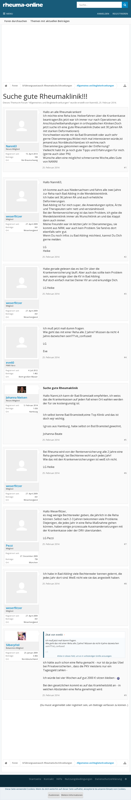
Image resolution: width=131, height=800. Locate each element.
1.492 (35, 373)
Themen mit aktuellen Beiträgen (50, 21)
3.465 (35, 655)
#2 (125, 256)
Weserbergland (31, 230)
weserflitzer (14, 216)
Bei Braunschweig (29, 160)
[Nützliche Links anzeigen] (125, 85)
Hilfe (59, 779)
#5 (125, 439)
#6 (125, 473)
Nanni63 (94, 102)
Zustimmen (53, 795)
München (33, 562)
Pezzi (9, 545)
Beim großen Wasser (28, 376)
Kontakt (49, 779)
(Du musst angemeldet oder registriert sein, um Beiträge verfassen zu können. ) (84, 705)
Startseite (35, 779)
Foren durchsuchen (15, 21)
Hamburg (33, 411)
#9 (125, 695)
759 (36, 559)
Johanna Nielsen (16, 397)
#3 (125, 293)
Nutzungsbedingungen (78, 779)
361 (36, 227)
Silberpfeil (12, 645)
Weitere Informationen (72, 795)
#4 (125, 357)
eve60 (10, 362)
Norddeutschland (30, 659)
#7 (125, 544)
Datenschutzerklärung (108, 779)
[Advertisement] (65, 56)
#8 (125, 583)
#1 (125, 167)
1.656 (35, 408)
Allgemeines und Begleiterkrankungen (49, 102)
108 (36, 157)
